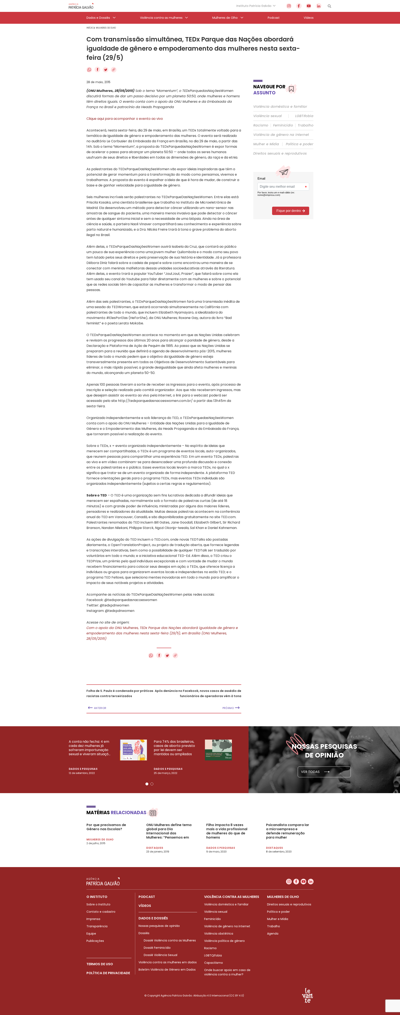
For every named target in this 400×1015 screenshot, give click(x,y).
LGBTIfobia (304, 116)
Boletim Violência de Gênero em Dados (167, 970)
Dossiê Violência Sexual (160, 955)
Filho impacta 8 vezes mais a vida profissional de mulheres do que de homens (226, 831)
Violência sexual (267, 116)
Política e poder (299, 144)
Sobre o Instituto (98, 904)
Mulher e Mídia (266, 144)
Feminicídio (283, 125)
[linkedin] (318, 6)
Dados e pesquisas (83, 769)
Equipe (91, 933)
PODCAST (147, 896)
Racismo (260, 125)
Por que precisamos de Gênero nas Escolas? (106, 827)
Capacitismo (213, 963)
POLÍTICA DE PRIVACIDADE (108, 973)
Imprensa (93, 919)
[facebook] (299, 6)
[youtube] (308, 6)
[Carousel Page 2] (151, 783)
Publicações (95, 941)
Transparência (97, 926)
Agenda (272, 933)
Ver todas (310, 771)
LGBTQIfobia (213, 955)
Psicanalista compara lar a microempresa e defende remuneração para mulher (287, 831)
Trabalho (305, 125)
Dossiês (144, 933)
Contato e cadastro (100, 912)
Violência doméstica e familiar (280, 107)
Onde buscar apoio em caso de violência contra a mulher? (227, 972)
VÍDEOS (145, 905)
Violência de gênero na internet (281, 135)
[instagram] (289, 6)
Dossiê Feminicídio (157, 948)
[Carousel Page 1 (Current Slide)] (146, 783)
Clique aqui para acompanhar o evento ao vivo (124, 118)
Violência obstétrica (218, 933)
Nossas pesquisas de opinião (159, 926)
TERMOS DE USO (99, 964)
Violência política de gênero (224, 941)
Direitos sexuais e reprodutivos (280, 153)
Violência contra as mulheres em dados (168, 962)
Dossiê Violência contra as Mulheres (170, 940)
